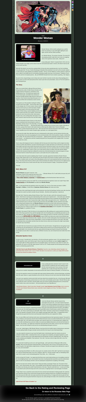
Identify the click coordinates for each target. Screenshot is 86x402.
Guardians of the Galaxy (46, 206)
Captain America (20, 182)
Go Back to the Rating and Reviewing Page (48, 388)
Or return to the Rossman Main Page (56, 391)
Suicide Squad (41, 177)
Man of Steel (20, 177)
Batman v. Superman (29, 177)
